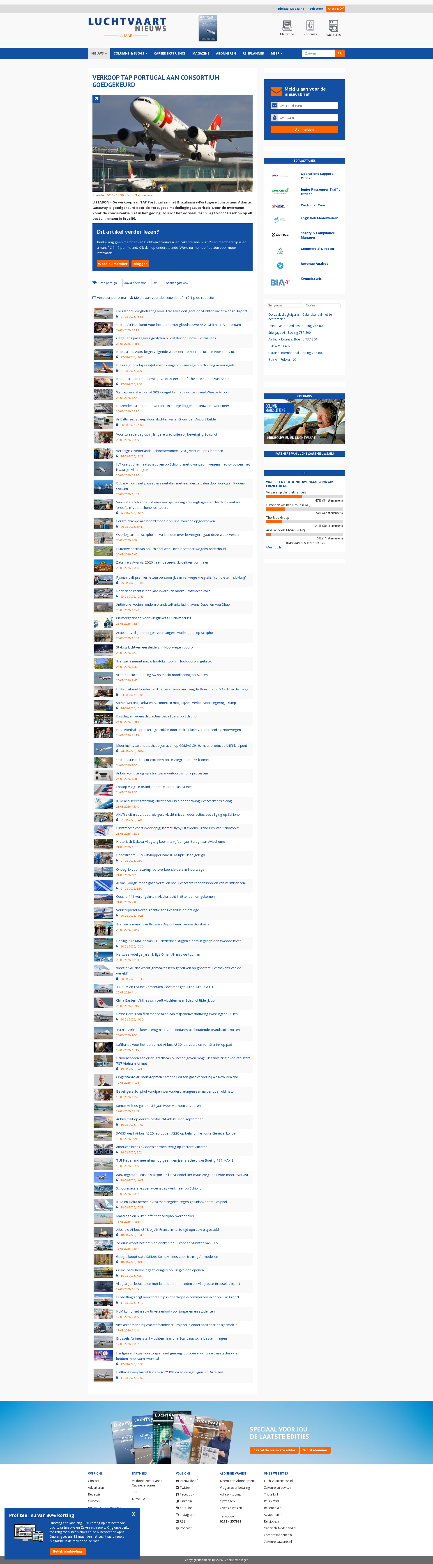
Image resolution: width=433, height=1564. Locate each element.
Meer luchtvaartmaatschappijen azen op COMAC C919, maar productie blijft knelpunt (181, 745)
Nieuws (98, 53)
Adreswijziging (230, 1494)
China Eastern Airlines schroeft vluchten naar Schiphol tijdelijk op (165, 1000)
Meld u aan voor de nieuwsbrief (158, 297)
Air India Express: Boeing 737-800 (292, 339)
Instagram (187, 1514)
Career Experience (170, 53)
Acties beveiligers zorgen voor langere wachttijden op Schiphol (165, 632)
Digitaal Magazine (291, 9)
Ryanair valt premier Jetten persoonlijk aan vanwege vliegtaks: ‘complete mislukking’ (181, 577)
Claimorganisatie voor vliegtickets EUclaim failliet (153, 618)
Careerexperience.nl (278, 1535)
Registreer (315, 9)
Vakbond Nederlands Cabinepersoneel (147, 1483)
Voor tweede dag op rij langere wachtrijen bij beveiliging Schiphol (166, 434)
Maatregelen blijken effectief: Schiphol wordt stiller (155, 1216)
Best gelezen (275, 305)
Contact (93, 1481)
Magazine (200, 53)
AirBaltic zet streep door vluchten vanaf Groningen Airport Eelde (166, 419)
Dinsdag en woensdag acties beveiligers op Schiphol (156, 716)
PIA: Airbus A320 (280, 346)
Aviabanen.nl (273, 1514)
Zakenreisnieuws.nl (277, 1487)
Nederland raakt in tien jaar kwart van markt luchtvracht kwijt (163, 591)
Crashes (310, 305)
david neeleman (135, 283)
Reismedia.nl (273, 1508)
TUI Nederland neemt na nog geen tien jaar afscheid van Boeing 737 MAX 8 (174, 1160)
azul (156, 283)
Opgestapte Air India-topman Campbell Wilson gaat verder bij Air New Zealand (177, 1077)
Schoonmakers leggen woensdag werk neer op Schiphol (159, 1188)
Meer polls (273, 547)
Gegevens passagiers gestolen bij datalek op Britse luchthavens (166, 338)
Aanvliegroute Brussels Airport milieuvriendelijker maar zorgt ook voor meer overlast (182, 1174)
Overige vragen (231, 1508)
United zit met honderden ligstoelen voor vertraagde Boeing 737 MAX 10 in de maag (182, 689)
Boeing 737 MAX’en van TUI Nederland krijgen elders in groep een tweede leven (179, 940)
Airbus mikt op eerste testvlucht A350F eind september (159, 1119)
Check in (333, 9)
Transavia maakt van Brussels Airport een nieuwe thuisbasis (162, 924)
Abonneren (226, 53)
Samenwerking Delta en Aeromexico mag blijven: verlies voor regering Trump (176, 702)
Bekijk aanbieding (67, 1551)
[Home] (127, 27)
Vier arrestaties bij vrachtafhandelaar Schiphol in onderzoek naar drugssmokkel (177, 1324)
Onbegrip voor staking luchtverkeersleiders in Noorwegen (161, 869)
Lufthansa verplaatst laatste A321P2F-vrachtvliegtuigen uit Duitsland (169, 1372)
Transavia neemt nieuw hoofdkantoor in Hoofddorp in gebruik (164, 661)
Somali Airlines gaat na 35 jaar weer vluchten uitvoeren (158, 1105)
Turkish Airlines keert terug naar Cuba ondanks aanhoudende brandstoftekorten (178, 1029)
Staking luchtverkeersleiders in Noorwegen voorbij (155, 647)
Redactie (94, 1494)
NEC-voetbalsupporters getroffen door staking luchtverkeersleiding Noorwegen (178, 729)
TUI (134, 1492)
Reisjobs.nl (271, 1521)
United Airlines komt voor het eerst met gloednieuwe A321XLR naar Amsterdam (178, 324)
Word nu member (113, 263)
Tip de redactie (202, 297)
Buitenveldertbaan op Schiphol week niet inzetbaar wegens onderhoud (171, 548)
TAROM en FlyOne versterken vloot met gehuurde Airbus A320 (165, 986)
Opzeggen (227, 1501)
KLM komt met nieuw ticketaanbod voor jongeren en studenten (165, 1311)
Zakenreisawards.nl (278, 1541)
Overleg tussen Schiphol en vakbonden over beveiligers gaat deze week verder (178, 534)
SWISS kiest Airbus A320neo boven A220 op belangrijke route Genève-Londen (176, 1133)
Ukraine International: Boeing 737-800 (296, 353)
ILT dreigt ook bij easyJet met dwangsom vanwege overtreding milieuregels (175, 365)
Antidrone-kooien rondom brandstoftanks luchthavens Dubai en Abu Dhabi (173, 604)
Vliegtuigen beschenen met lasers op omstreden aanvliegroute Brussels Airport (178, 1283)
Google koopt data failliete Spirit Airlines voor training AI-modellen (167, 1256)
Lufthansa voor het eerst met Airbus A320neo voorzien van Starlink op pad (174, 1044)
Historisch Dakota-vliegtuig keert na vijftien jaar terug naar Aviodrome (170, 841)
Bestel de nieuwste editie (274, 1450)
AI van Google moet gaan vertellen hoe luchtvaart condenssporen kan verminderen (180, 883)
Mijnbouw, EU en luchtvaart (291, 438)
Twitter (185, 1487)
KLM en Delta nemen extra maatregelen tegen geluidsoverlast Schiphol (171, 1201)
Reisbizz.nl (271, 1501)
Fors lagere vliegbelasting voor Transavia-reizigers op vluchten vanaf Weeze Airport (181, 311)
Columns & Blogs (129, 53)
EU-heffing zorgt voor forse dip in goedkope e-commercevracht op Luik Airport (177, 1297)
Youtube (186, 1508)
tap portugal (109, 283)
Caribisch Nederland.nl (280, 1528)
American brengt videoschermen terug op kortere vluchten (161, 1146)
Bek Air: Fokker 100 (282, 359)
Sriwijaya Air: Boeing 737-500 (289, 332)
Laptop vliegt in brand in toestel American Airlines (154, 786)
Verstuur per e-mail (112, 297)
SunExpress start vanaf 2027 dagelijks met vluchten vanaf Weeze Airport (173, 392)
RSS (182, 1521)
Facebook (187, 1494)
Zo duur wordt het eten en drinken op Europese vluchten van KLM (167, 1243)
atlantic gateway (177, 283)
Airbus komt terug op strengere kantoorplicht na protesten (162, 773)
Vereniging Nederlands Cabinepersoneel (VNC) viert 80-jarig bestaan (169, 450)
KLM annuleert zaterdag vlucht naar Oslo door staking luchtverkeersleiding (174, 801)
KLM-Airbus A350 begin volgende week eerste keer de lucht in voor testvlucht (177, 351)
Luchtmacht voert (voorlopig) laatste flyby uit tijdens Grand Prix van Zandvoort (177, 828)
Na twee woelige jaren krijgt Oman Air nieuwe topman (158, 954)
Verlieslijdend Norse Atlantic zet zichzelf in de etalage (157, 910)
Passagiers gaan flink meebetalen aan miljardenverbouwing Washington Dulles (177, 1013)
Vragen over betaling (235, 1487)
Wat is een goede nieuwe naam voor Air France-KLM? (299, 484)
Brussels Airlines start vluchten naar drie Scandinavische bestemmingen (171, 1338)
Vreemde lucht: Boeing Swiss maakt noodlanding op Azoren (162, 674)
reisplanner (253, 53)
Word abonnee (315, 1450)
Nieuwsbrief (189, 1481)
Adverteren (96, 1487)
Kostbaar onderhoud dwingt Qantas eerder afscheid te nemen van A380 (172, 378)
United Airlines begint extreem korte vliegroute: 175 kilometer (164, 759)
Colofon (94, 1501)
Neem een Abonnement (237, 1481)
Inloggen (140, 263)
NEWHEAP (139, 1499)
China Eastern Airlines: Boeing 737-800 (296, 326)
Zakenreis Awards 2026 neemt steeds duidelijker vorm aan (162, 562)
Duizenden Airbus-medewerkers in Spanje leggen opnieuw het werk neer (172, 405)
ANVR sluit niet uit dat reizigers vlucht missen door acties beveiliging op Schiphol (178, 814)
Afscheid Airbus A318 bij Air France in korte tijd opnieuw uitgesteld (167, 1229)
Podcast (186, 1528)
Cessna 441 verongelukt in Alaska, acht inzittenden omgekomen (165, 896)
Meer (275, 53)
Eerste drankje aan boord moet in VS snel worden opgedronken (165, 521)
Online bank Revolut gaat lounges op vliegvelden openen (160, 1270)
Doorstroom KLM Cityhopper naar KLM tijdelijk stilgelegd (160, 855)
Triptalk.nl (271, 1494)
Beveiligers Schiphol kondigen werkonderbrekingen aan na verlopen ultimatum (176, 1091)
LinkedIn (186, 1501)
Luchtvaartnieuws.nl (278, 1481)
